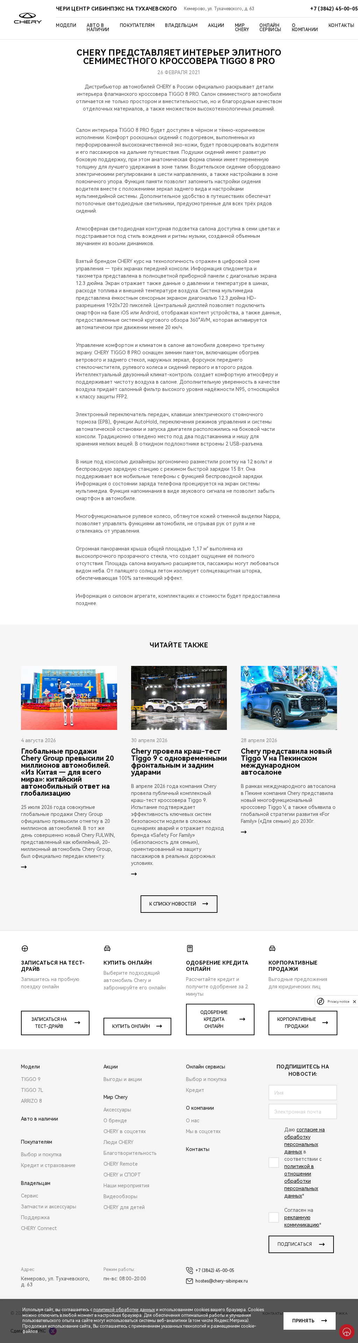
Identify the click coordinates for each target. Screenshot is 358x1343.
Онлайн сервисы (270, 27)
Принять (303, 1321)
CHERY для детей (124, 1207)
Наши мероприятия (126, 1185)
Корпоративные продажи (296, 1023)
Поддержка (35, 1217)
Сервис (29, 1196)
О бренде (115, 1120)
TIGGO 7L (32, 1090)
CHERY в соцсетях (124, 1131)
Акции (216, 25)
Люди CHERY (118, 1142)
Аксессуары (117, 1110)
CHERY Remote (120, 1164)
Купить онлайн (131, 1026)
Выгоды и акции (122, 1079)
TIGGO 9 (31, 1079)
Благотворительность (130, 1153)
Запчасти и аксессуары (48, 1206)
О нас (192, 1120)
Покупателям (137, 25)
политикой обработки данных (124, 1309)
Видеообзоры (120, 1196)
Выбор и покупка (41, 1154)
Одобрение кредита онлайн (214, 1019)
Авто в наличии (98, 27)
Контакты (342, 25)
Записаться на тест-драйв (49, 1023)
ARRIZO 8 (31, 1101)
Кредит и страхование (48, 1165)
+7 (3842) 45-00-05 (214, 1270)
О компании (305, 27)
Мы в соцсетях (203, 1131)
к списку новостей (172, 904)
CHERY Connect (39, 1228)
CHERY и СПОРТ (122, 1175)
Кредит (195, 1090)
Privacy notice (338, 1001)
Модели (66, 25)
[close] (354, 1001)
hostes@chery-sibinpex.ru (221, 1281)
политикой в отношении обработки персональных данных (301, 1181)
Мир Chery (242, 27)
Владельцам (181, 25)
